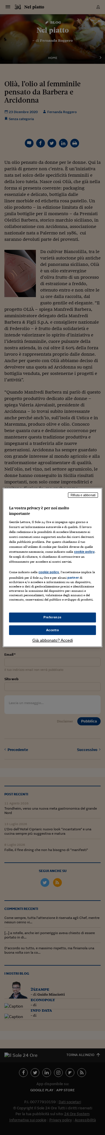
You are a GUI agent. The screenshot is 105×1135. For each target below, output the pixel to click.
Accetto (52, 630)
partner (73, 577)
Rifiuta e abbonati (83, 495)
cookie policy (84, 551)
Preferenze (52, 617)
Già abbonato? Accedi (52, 640)
